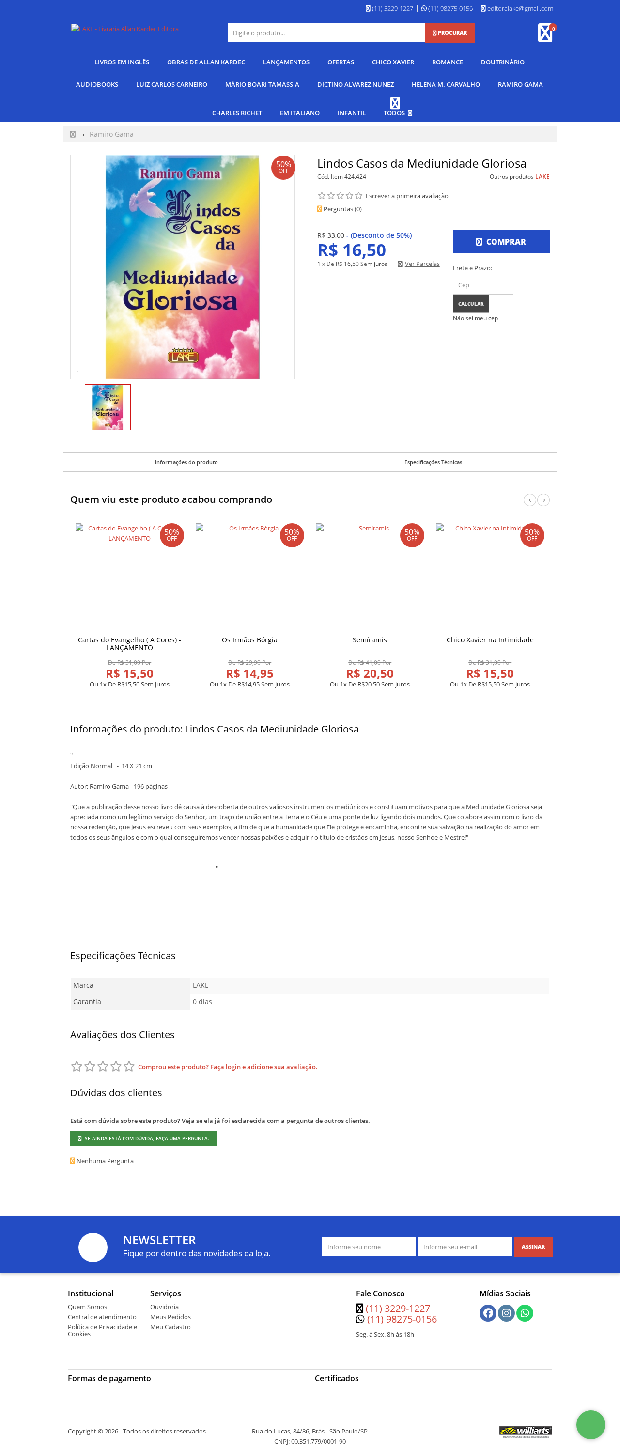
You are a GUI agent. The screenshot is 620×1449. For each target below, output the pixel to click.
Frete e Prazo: (472, 268)
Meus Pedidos (170, 1316)
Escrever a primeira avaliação (407, 195)
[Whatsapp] (525, 1313)
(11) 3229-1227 (398, 1308)
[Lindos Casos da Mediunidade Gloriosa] (108, 407)
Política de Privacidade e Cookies (102, 1330)
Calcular (471, 303)
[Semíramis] (370, 577)
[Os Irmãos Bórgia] (250, 577)
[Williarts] (525, 1431)
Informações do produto (186, 462)
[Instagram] (506, 1313)
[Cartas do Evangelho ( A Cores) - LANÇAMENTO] (130, 577)
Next (543, 505)
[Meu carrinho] (550, 37)
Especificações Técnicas (433, 462)
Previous (530, 505)
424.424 (355, 176)
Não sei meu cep (475, 318)
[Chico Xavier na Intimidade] (490, 577)
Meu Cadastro (170, 1327)
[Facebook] (488, 1313)
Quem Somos (87, 1306)
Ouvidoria (164, 1306)
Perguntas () (342, 208)
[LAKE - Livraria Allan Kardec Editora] (125, 28)
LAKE (542, 176)
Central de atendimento (102, 1316)
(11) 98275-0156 (402, 1318)
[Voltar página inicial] (74, 134)
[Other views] (77, 408)
